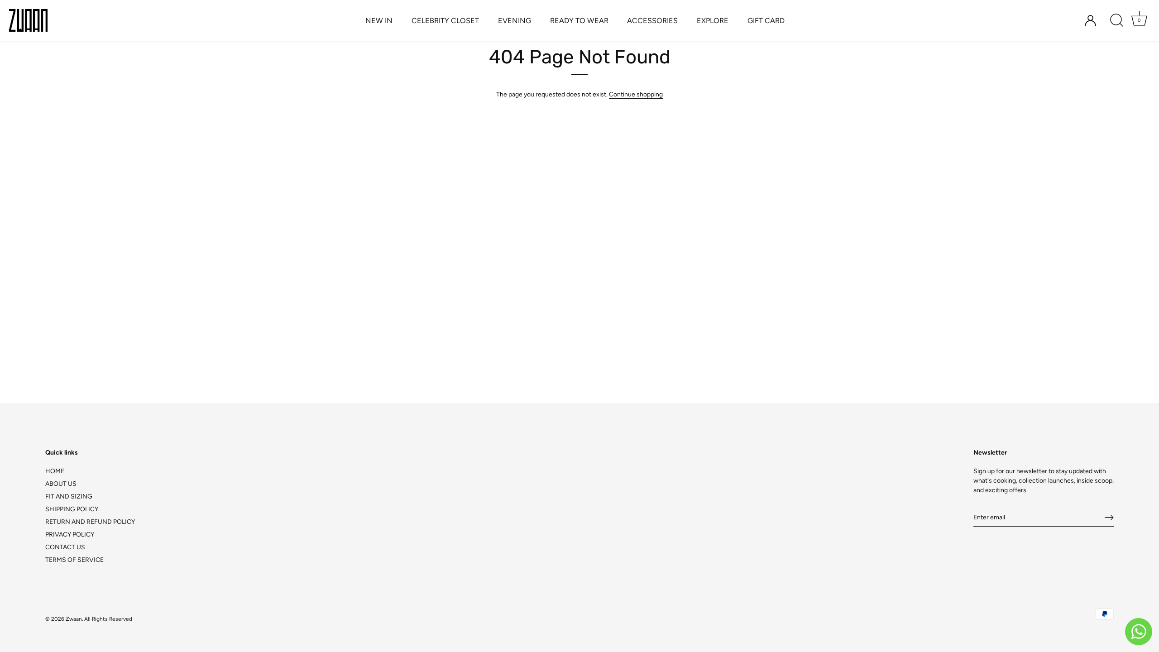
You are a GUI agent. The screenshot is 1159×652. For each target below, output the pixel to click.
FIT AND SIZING (68, 496)
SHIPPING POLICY (71, 509)
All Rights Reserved (108, 619)
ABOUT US (61, 484)
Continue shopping (636, 94)
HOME (54, 471)
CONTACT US (65, 547)
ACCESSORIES (652, 20)
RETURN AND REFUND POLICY (90, 522)
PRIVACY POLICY (69, 534)
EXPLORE (712, 20)
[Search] (1116, 20)
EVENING (514, 20)
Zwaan (74, 619)
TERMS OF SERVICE (74, 560)
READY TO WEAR (579, 20)
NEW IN (379, 20)
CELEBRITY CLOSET (445, 20)
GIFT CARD (766, 20)
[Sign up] (1109, 517)
